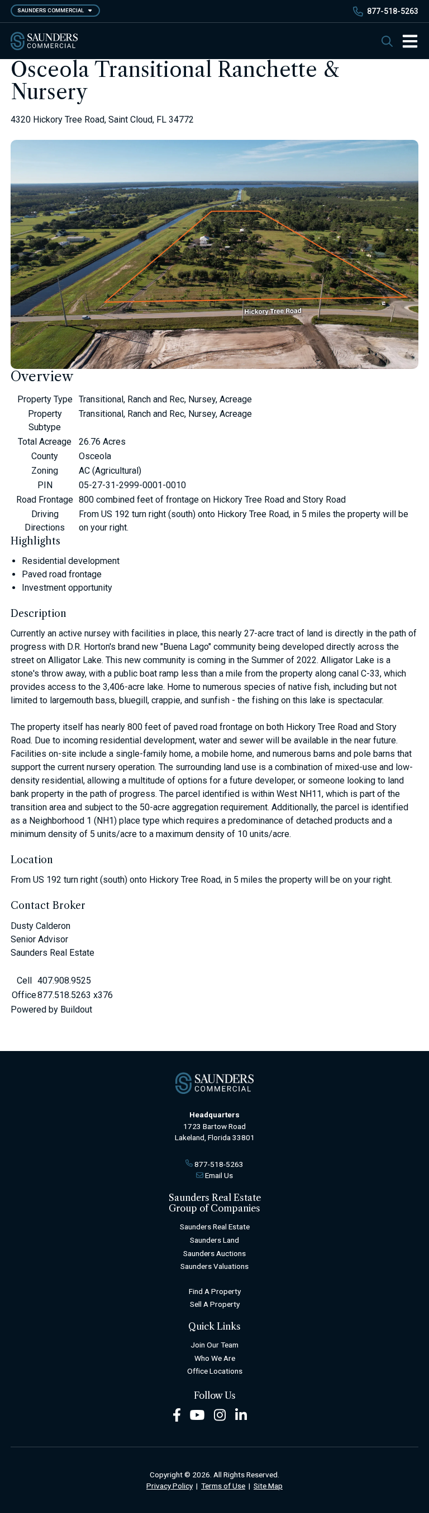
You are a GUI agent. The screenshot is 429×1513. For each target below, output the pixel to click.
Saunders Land (214, 1239)
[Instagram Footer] (220, 1414)
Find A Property (215, 1291)
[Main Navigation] (405, 41)
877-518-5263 (392, 11)
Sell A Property (215, 1304)
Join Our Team (214, 1344)
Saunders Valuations (214, 1266)
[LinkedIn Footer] (241, 1414)
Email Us (219, 1175)
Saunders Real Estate (215, 1226)
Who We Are (214, 1358)
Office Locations (214, 1370)
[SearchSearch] (387, 41)
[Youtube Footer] (197, 1414)
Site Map (268, 1485)
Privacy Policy (169, 1485)
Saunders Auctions (214, 1253)
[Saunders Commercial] (44, 41)
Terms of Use (223, 1485)
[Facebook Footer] (177, 1414)
